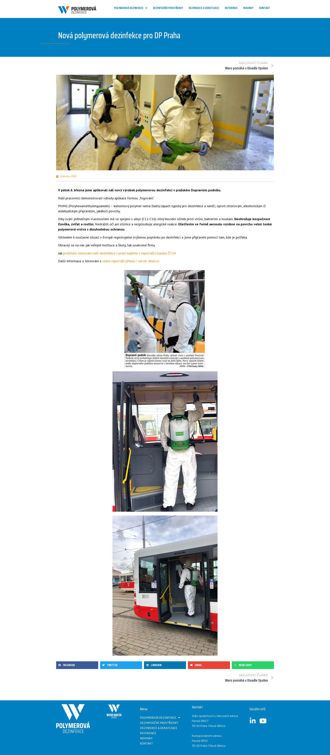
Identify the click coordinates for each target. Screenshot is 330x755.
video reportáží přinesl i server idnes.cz (130, 261)
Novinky (146, 738)
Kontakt (146, 743)
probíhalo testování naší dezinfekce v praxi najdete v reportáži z (110, 253)
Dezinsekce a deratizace (158, 728)
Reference (148, 733)
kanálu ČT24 (166, 253)
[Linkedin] (252, 721)
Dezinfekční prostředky (159, 723)
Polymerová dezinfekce (158, 717)
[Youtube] (263, 721)
